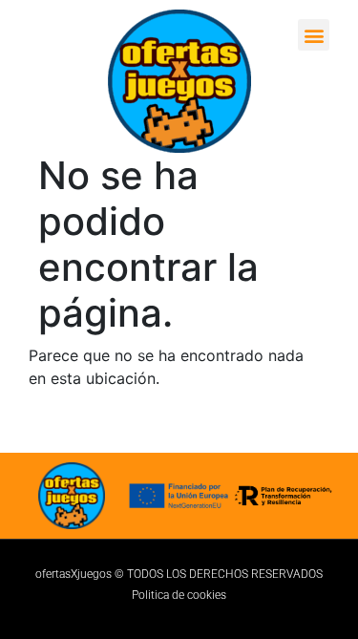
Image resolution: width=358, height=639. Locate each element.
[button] (313, 35)
